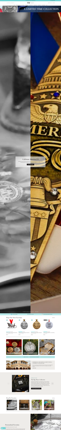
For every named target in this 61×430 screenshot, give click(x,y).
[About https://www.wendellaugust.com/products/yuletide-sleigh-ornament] (12, 325)
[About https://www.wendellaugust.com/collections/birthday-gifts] (49, 405)
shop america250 (30, 164)
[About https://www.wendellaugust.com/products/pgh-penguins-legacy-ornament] (24, 325)
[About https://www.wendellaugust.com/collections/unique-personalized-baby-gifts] (30, 347)
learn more (36, 311)
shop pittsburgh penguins (36, 388)
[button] (18, 5)
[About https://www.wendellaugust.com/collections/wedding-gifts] (47, 347)
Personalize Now (49, 329)
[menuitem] (50, 2)
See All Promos (33, 0)
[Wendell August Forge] (30, 3)
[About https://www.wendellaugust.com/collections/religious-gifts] (37, 405)
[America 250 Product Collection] (30, 9)
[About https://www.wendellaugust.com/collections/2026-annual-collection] (14, 347)
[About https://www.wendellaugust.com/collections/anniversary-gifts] (12, 405)
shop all (53, 317)
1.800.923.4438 (53, 0)
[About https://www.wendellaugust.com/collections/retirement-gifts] (24, 405)
